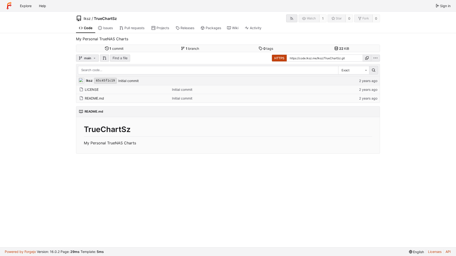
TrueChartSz (105, 18)
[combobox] (353, 70)
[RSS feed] (291, 18)
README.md (94, 98)
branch (192, 48)
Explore (26, 6)
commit (116, 48)
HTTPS (279, 58)
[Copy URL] (367, 58)
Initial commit (128, 81)
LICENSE (92, 89)
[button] (104, 58)
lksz (87, 18)
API (448, 252)
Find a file (120, 58)
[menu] (375, 58)
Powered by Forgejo (20, 252)
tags (268, 48)
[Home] (9, 5)
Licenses (435, 252)
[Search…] (373, 70)
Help (42, 6)
